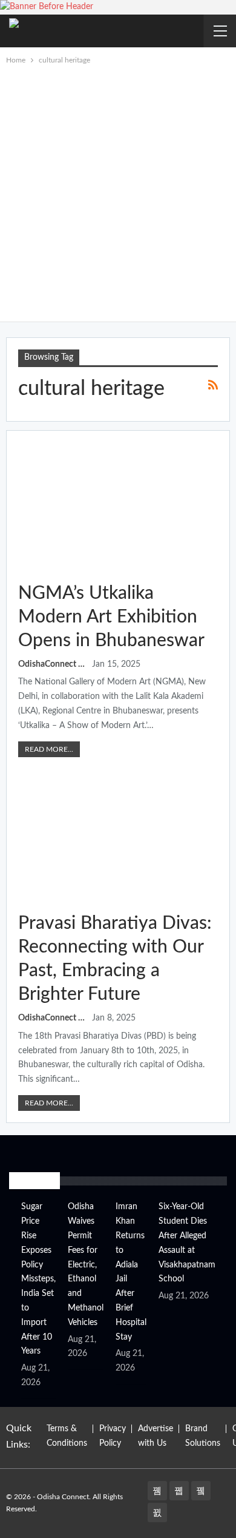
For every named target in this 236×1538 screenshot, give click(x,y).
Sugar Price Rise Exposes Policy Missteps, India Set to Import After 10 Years (38, 1278)
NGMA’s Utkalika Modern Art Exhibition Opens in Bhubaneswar (111, 617)
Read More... (49, 749)
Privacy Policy (112, 1436)
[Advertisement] (118, 191)
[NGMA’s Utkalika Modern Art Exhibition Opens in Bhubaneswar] (118, 506)
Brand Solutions (202, 1436)
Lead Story (22, 447)
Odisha (22, 777)
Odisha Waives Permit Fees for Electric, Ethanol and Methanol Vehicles (85, 1264)
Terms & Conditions (67, 1436)
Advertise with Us (155, 1436)
